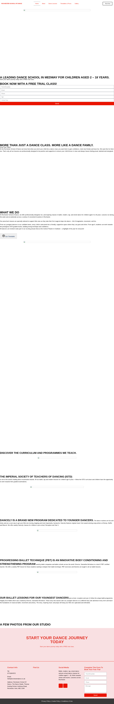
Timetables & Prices (65, 3)
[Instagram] (65, 686)
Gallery (77, 3)
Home (37, 3)
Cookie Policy (56, 701)
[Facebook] (61, 686)
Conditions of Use (67, 701)
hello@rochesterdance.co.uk (16, 679)
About (43, 3)
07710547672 (11, 673)
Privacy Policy (45, 701)
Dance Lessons (52, 3)
